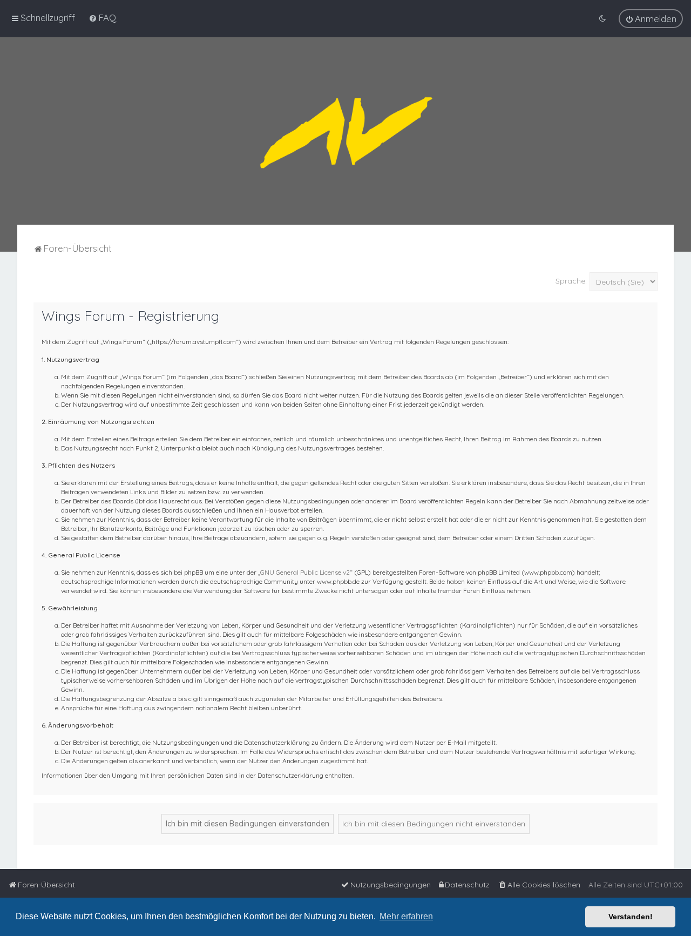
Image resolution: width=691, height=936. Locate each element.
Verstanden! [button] (630, 916)
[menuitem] (102, 17)
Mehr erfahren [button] (406, 916)
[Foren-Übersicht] (345, 131)
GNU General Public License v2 (305, 572)
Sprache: (571, 281)
